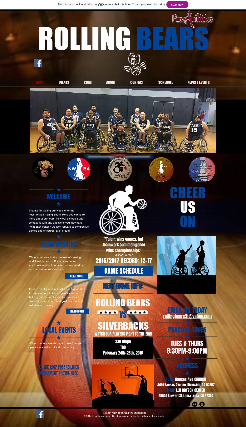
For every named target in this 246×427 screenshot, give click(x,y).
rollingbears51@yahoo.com (187, 316)
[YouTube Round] (202, 404)
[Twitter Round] (180, 404)
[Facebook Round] (172, 404)
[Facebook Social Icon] (38, 63)
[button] (123, 120)
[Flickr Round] (194, 404)
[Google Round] (187, 404)
